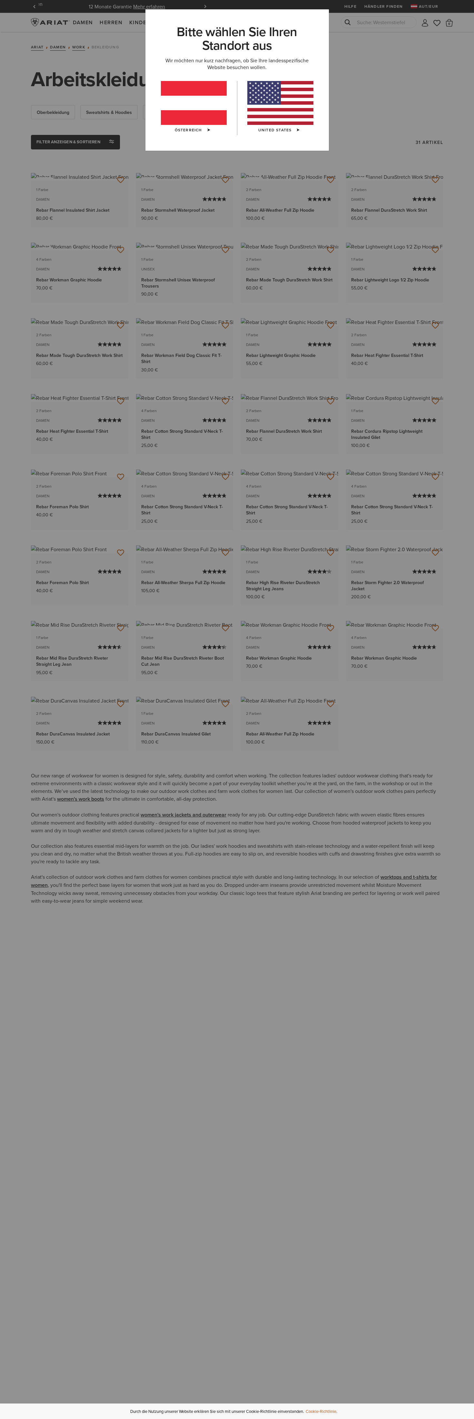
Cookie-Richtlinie (321, 1411)
